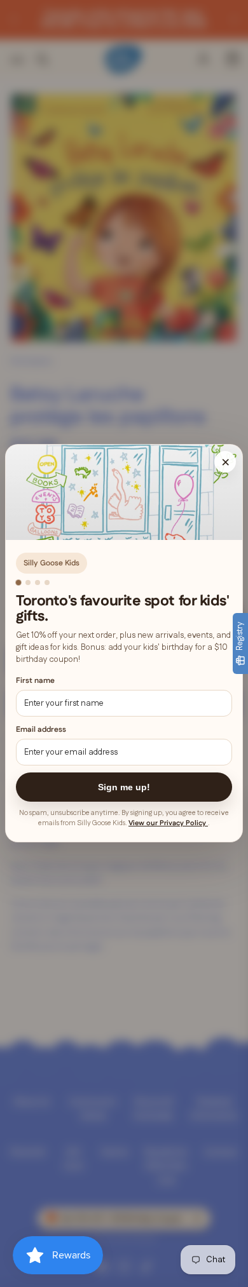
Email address (41, 730)
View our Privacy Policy (168, 824)
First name (35, 680)
